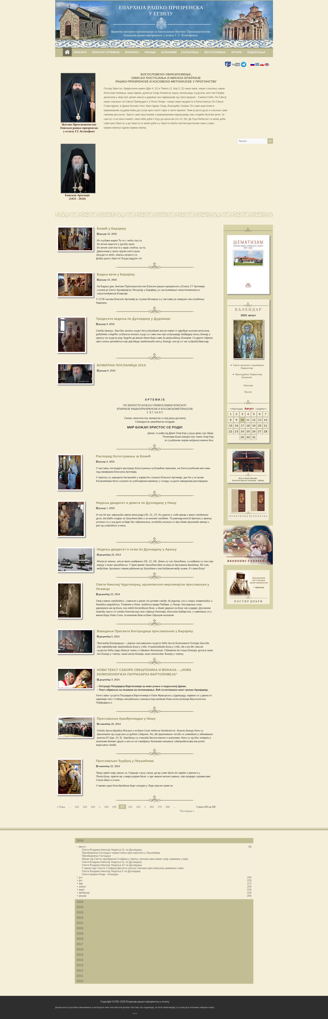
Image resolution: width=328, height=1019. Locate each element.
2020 (80, 928)
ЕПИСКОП (80, 52)
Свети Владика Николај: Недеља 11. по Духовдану (112, 861)
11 (248, 420)
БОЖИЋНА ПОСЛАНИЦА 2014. (121, 365)
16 (236, 425)
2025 (80, 901)
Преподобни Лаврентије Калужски (248, 376)
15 (230, 425)
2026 (80, 840)
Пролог (248, 392)
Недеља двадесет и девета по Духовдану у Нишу (136, 503)
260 (152, 806)
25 (248, 431)
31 (254, 437)
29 (242, 437)
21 (265, 425)
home (67, 52)
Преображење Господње (96, 855)
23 (236, 431)
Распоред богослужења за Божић (123, 456)
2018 (80, 938)
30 (248, 437)
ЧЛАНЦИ (150, 52)
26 (254, 431)
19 (254, 425)
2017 (80, 944)
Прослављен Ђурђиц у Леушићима (125, 761)
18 (248, 425)
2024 (80, 907)
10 (242, 420)
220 (77, 806)
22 (230, 431)
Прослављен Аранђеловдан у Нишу (126, 718)
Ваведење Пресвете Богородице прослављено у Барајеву (145, 631)
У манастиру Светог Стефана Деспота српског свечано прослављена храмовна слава (132, 868)
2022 (80, 917)
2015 (80, 954)
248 (106, 806)
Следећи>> (261, 409)
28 (265, 431)
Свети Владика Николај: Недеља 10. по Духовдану (112, 865)
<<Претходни (236, 409)
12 (254, 420)
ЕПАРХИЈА (132, 52)
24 (242, 431)
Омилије (248, 385)
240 (93, 806)
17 (242, 425)
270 (160, 806)
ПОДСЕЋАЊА (256, 52)
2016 (80, 949)
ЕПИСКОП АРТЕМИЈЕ (106, 52)
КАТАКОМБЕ (169, 52)
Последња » (187, 811)
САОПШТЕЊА (190, 52)
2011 (80, 975)
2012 (80, 970)
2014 (80, 960)
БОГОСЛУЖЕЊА (215, 52)
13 (259, 420)
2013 (80, 965)
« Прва (61, 806)
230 (85, 806)
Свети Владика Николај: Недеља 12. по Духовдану (112, 849)
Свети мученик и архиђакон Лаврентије (248, 366)
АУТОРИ (236, 52)
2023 (80, 912)
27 (259, 431)
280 (168, 806)
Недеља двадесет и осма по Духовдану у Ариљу (137, 549)
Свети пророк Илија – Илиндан (100, 874)
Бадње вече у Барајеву (116, 274)
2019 (80, 933)
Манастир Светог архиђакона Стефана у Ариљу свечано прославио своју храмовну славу (135, 858)
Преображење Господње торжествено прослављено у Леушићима (121, 852)
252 (138, 806)
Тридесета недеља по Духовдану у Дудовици (133, 318)
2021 (80, 923)
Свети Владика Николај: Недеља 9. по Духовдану (111, 871)
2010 (80, 981)
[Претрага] (270, 141)
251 (130, 806)
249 (114, 806)
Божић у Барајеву (111, 228)
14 (265, 420)
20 (259, 425)
